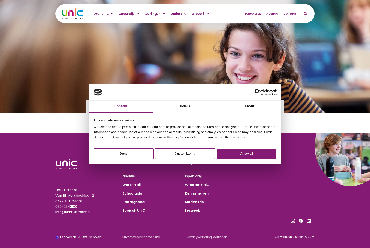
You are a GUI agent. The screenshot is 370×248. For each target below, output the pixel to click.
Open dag (193, 176)
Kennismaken (197, 193)
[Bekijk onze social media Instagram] (293, 221)
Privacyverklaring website (141, 237)
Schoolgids (252, 14)
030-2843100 (66, 206)
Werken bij (131, 184)
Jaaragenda (133, 201)
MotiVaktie (194, 201)
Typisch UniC (133, 210)
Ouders (176, 14)
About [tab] (249, 106)
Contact (289, 14)
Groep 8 (198, 14)
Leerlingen (152, 14)
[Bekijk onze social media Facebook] (301, 221)
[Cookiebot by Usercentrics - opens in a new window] (258, 92)
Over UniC (101, 14)
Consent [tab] (120, 106)
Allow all (246, 153)
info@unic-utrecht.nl (72, 211)
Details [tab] (185, 106)
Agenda (272, 14)
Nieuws (128, 176)
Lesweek (192, 210)
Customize (183, 153)
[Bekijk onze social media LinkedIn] (309, 221)
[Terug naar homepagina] (72, 13)
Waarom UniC (197, 184)
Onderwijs (126, 14)
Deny (123, 153)
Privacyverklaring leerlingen (207, 237)
